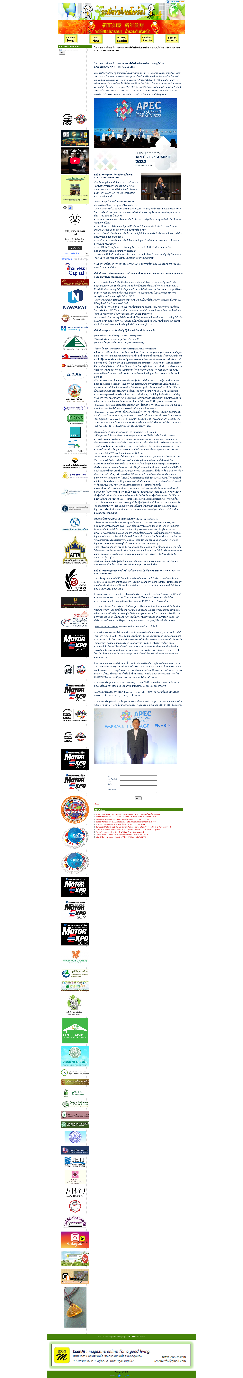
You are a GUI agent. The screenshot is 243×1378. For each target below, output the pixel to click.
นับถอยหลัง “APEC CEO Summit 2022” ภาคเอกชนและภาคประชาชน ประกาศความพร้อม (126, 817)
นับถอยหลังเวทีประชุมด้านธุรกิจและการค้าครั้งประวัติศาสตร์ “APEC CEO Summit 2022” (125, 819)
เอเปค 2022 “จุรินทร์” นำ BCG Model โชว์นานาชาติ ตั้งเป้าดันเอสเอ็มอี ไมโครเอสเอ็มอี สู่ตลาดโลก (129, 829)
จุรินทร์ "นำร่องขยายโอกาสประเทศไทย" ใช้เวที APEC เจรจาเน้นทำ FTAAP (121, 837)
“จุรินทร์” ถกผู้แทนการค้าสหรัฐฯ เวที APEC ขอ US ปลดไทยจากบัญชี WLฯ (120, 832)
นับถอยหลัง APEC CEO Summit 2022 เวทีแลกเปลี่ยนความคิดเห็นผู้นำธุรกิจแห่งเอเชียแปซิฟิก (127, 822)
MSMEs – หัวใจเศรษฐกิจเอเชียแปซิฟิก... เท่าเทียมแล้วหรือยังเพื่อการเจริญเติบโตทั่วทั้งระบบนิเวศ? (128, 814)
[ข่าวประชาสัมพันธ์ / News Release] (96, 39)
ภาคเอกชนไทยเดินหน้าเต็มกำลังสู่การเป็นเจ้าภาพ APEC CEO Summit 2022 (121, 824)
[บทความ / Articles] (122, 39)
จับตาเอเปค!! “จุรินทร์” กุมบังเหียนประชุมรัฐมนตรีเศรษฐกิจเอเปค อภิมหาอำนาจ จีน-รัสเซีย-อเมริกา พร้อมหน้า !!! (133, 827)
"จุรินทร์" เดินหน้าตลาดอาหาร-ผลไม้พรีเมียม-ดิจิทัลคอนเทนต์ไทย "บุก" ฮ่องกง (122, 834)
